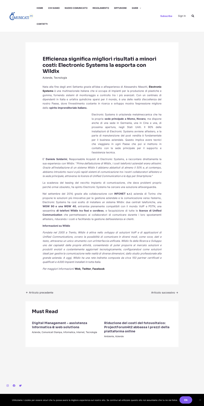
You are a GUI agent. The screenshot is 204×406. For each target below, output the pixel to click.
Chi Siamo (54, 8)
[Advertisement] (66, 134)
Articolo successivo (164, 292)
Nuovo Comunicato (76, 8)
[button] (139, 8)
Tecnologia (60, 77)
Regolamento (101, 8)
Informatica (69, 332)
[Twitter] (20, 385)
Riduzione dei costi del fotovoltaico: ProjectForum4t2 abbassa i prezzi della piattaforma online (136, 327)
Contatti (42, 24)
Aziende (47, 77)
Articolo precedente (39, 292)
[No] (200, 400)
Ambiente (109, 336)
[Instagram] (7, 385)
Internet (80, 332)
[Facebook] (14, 385)
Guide (135, 8)
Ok (186, 400)
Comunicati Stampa (52, 332)
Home (40, 8)
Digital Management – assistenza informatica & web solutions (59, 325)
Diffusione (120, 8)
